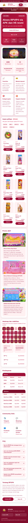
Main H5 (8, 149)
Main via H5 (14, 34)
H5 (25, 4)
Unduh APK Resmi (14, 30)
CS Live (25, 1)
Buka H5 (20, 499)
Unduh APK (8, 499)
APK (21, 4)
